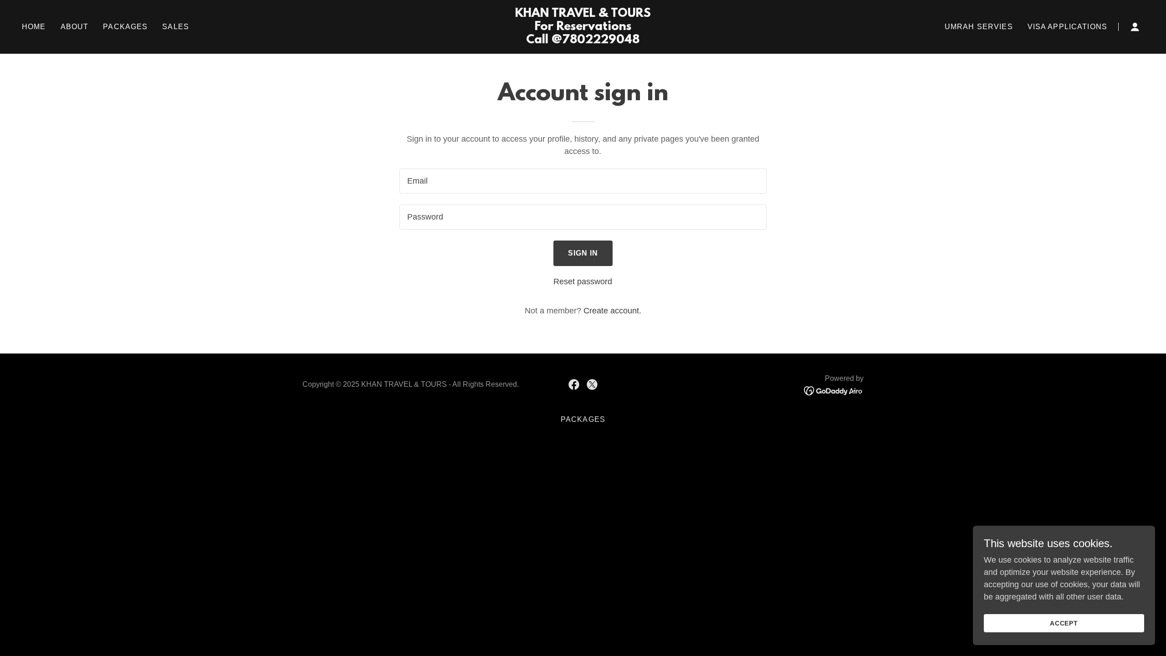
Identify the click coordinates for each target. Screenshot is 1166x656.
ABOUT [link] (75, 27)
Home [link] (34, 27)
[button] (1135, 27)
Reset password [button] (582, 281)
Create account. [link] (612, 310)
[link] (583, 40)
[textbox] (582, 181)
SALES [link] (175, 27)
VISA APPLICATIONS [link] (1067, 27)
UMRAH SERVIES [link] (979, 27)
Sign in (583, 253)
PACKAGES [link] (125, 27)
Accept (1064, 623)
